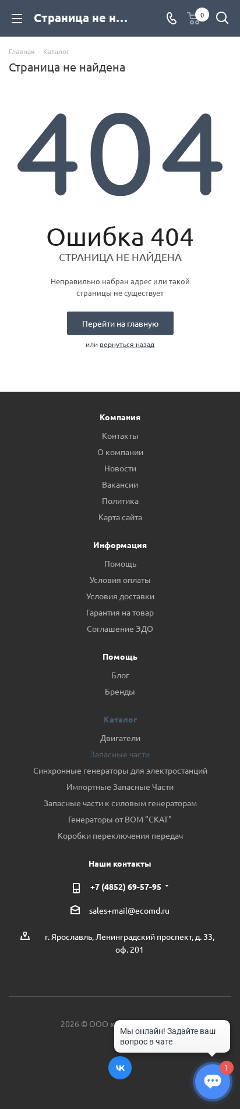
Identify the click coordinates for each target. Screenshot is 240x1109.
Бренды (120, 691)
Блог (120, 675)
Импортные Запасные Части (120, 786)
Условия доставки (120, 596)
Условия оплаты (120, 579)
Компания (120, 417)
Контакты (120, 435)
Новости (120, 468)
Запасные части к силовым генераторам (120, 802)
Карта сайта (120, 516)
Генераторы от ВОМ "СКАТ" (120, 819)
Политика (120, 500)
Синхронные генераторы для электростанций (120, 770)
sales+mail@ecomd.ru (129, 911)
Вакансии (120, 484)
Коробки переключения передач (120, 835)
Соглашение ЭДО (120, 628)
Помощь (120, 563)
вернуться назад (127, 344)
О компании (120, 451)
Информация (120, 544)
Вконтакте (120, 1067)
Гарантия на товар (120, 612)
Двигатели (120, 737)
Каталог (120, 719)
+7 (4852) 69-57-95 (125, 886)
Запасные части (120, 754)
